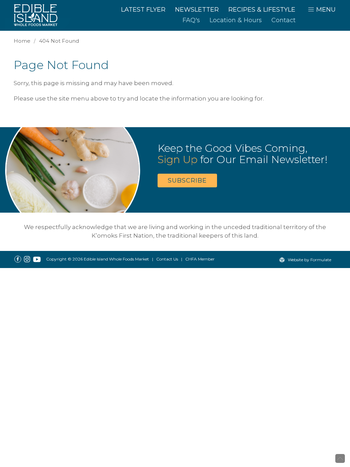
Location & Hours (236, 20)
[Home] (39, 14)
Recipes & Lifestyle (261, 9)
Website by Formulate (309, 259)
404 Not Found (59, 41)
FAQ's (191, 20)
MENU (325, 9)
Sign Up (178, 159)
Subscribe (187, 180)
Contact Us (167, 259)
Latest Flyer (143, 9)
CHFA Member (200, 259)
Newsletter (197, 9)
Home (22, 41)
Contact (283, 20)
